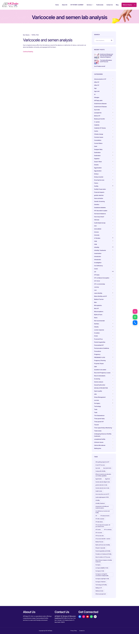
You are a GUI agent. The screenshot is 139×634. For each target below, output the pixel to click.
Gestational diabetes (100, 207)
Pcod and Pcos (98, 339)
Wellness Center (99, 591)
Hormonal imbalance (100, 213)
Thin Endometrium (99, 415)
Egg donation (97, 171)
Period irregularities (99, 342)
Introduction (97, 256)
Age (95, 88)
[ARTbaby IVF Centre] (10, 4)
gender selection (99, 195)
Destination (97, 152)
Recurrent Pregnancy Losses (102, 372)
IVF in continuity (107, 529)
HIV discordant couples (100, 210)
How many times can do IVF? (102, 494)
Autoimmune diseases (100, 103)
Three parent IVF (99, 421)
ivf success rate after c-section (102, 538)
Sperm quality (98, 391)
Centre (96, 131)
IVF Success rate (99, 535)
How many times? (99, 216)
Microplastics (98, 305)
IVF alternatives (99, 521)
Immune (96, 232)
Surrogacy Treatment (100, 581)
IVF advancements (104, 515)
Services (89, 5)
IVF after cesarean (99, 518)
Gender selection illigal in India (102, 482)
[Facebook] (79, 616)
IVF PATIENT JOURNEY (76, 5)
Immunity (96, 235)
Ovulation (97, 333)
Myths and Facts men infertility (102, 544)
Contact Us (110, 5)
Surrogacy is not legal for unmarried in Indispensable (101, 574)
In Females (97, 238)
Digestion (96, 158)
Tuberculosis (97, 431)
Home (57, 5)
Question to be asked (100, 369)
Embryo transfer (98, 177)
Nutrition (96, 324)
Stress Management (99, 397)
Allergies (96, 97)
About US (64, 5)
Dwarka (96, 164)
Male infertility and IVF (100, 296)
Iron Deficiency (98, 265)
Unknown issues (98, 442)
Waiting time (97, 448)
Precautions (97, 351)
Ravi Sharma (26, 35)
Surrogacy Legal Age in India (102, 578)
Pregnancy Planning (100, 360)
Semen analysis (98, 382)
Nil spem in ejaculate (100, 548)
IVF (95, 272)
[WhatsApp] (91, 616)
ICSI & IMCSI (97, 229)
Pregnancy (97, 354)
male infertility (98, 293)
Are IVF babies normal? (99, 66)
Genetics (96, 204)
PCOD (96, 336)
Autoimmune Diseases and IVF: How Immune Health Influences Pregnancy (106, 56)
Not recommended (99, 320)
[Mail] (95, 616)
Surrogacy (97, 403)
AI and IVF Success (100, 465)
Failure (96, 183)
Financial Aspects (99, 192)
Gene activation (98, 198)
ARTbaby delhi (98, 100)
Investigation (97, 262)
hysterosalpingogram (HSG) (102, 497)
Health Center (98, 491)
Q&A (95, 366)
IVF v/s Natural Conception (101, 278)
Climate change (98, 134)
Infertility (96, 247)
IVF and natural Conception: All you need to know (102, 525)
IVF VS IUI (97, 281)
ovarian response (99, 330)
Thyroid (96, 424)
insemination (97, 253)
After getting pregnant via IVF (102, 462)
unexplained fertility (99, 439)
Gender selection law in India (102, 488)
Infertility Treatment (100, 503)
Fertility (33, 34)
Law (95, 290)
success (96, 400)
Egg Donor (107, 478)
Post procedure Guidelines (101, 348)
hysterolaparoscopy (99, 223)
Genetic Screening (99, 201)
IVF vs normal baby (99, 284)
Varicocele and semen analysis (47, 40)
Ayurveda (97, 109)
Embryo (96, 174)
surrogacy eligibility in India (101, 567)
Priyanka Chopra (99, 363)
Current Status (98, 143)
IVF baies (96, 275)
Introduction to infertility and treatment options (102, 507)
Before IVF (97, 116)
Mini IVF (96, 308)
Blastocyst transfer (99, 119)
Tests (37, 34)
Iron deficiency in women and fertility (102, 511)
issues (96, 268)
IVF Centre (98, 529)
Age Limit (96, 91)
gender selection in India (101, 485)
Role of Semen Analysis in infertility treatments (103, 560)
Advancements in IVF (100, 79)
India (95, 241)
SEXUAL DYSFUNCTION (101, 388)
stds (95, 394)
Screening (97, 379)
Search (112, 40)
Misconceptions (98, 311)
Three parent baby (99, 418)
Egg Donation (98, 168)
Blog (117, 5)
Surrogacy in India (99, 571)
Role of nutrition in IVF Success (102, 557)
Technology (97, 406)
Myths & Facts (98, 314)
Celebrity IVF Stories (100, 128)
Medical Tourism (99, 299)
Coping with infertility (100, 471)
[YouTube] (87, 616)
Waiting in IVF (98, 587)
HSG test (96, 220)
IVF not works (98, 532)
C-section (97, 122)
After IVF (96, 82)
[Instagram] (83, 616)
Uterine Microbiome (99, 445)
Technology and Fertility (101, 584)
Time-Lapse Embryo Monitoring (103, 428)
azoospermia (97, 112)
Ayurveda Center (107, 468)
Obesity (96, 327)
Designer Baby (98, 149)
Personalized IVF (99, 345)
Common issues (98, 137)
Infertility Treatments (100, 250)
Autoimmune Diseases (100, 106)
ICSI (95, 226)
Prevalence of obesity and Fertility (103, 554)
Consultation (97, 140)
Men (95, 302)
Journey (96, 287)
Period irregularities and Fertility (102, 551)
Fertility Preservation (100, 189)
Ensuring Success (99, 180)
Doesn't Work (98, 161)
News (95, 317)
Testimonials (99, 5)
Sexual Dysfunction (99, 385)
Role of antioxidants (99, 376)
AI (94, 94)
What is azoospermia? (100, 594)
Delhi (95, 146)
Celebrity (96, 125)
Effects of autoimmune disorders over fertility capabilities (103, 475)
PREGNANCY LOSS (99, 357)
